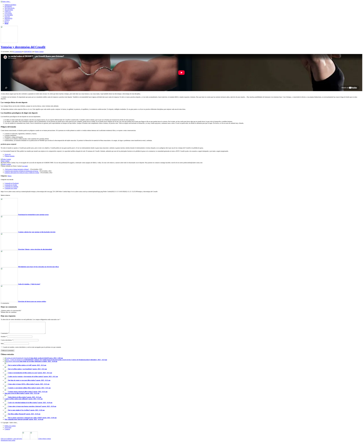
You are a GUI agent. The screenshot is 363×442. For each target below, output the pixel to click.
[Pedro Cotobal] (6, 159)
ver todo (24, 166)
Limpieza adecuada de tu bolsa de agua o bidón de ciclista (22, 172)
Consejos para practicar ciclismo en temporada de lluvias (21, 171)
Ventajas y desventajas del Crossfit (23, 47)
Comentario (5, 333)
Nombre (4, 336)
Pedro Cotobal (39, 51)
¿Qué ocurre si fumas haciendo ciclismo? (17, 169)
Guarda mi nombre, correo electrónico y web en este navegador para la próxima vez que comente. (32, 347)
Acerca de (8, 154)
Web (2, 343)
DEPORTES (28, 51)
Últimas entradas (9, 156)
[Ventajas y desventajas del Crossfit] (9, 42)
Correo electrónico (7, 340)
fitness (9, 176)
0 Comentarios (17, 51)
